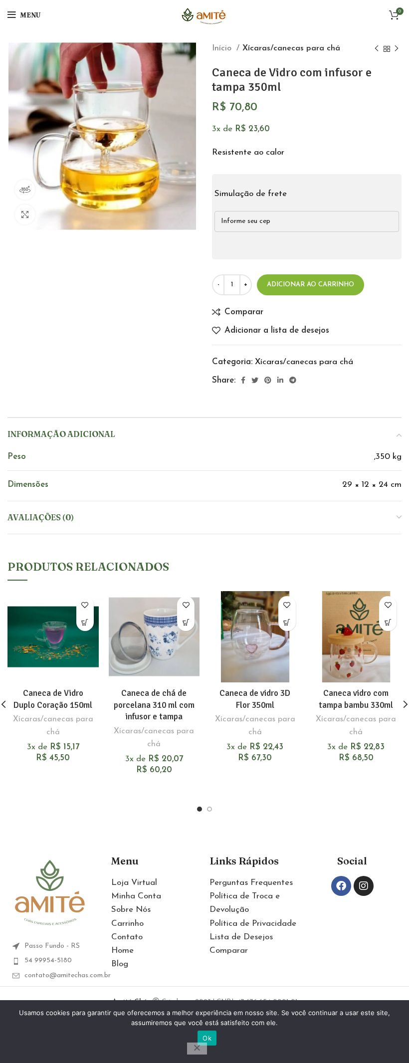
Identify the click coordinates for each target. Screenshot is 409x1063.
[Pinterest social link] (267, 380)
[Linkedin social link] (280, 380)
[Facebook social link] (243, 380)
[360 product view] (25, 190)
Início (223, 48)
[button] (85, 622)
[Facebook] (341, 886)
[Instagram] (364, 886)
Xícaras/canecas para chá (291, 48)
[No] (197, 1049)
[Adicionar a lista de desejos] (85, 605)
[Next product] (397, 49)
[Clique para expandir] (25, 214)
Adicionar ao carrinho (310, 284)
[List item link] (56, 960)
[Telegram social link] (292, 380)
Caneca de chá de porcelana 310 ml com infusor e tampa (154, 705)
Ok (207, 1038)
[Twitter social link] (254, 380)
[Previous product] (377, 49)
